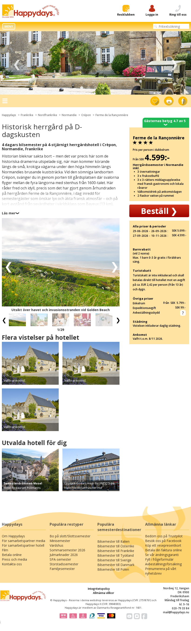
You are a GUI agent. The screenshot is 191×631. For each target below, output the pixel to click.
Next (174, 63)
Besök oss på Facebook (163, 540)
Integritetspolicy (99, 589)
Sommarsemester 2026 (67, 550)
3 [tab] (95, 88)
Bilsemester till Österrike (115, 546)
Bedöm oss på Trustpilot (164, 536)
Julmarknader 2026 (64, 554)
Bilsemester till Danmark (115, 564)
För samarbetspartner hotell (23, 545)
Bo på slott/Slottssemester (70, 536)
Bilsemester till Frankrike (115, 551)
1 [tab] (81, 88)
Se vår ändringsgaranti (162, 554)
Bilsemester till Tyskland (115, 555)
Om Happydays (13, 536)
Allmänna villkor (103, 593)
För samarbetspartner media (23, 540)
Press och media (14, 559)
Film (5, 550)
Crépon (86, 115)
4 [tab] (102, 88)
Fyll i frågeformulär (159, 559)
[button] (7, 265)
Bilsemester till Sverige (114, 560)
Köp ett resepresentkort (163, 545)
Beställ (159, 211)
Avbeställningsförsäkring (163, 564)
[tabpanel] (95, 63)
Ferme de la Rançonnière (112, 115)
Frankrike (27, 115)
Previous (17, 63)
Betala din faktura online (163, 550)
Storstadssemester (64, 564)
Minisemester (60, 540)
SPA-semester (60, 559)
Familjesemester (62, 568)
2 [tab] (88, 88)
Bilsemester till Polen (113, 569)
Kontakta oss (12, 564)
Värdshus (56, 545)
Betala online (12, 554)
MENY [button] (8, 26)
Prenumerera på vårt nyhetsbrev (160, 571)
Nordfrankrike (47, 115)
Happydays (9, 115)
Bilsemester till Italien (113, 541)
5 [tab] (109, 88)
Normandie (69, 115)
